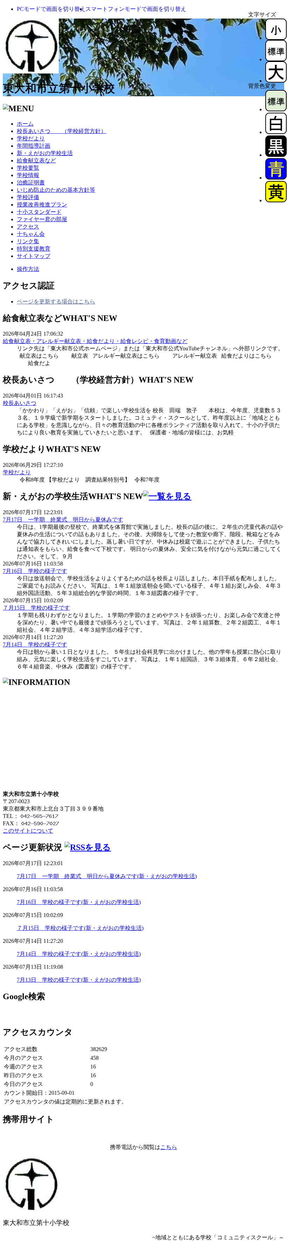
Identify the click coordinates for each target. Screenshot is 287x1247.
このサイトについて (28, 831)
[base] (276, 109)
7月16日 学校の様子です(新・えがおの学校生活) (79, 902)
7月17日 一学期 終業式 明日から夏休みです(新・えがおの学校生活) (107, 876)
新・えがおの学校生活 (45, 153)
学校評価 (28, 197)
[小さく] (276, 38)
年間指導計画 (33, 146)
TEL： (11, 816)
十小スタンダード (39, 212)
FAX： (11, 823)
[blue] (276, 178)
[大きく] (276, 81)
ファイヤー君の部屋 (42, 219)
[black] (276, 155)
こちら (168, 1147)
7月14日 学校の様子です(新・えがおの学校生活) (79, 954)
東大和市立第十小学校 (59, 88)
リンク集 (28, 241)
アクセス (28, 227)
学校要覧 (28, 168)
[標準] (276, 59)
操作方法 (28, 269)
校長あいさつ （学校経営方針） (61, 131)
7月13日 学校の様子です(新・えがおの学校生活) (79, 980)
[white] (276, 132)
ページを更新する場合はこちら (56, 301)
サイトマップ (33, 256)
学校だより (31, 138)
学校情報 (28, 175)
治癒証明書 (31, 182)
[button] (51, 9)
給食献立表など (36, 160)
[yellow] (276, 200)
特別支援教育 (33, 249)
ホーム (25, 124)
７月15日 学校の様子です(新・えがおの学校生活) (80, 928)
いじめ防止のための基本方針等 (56, 190)
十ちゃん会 (31, 234)
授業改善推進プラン (42, 205)
